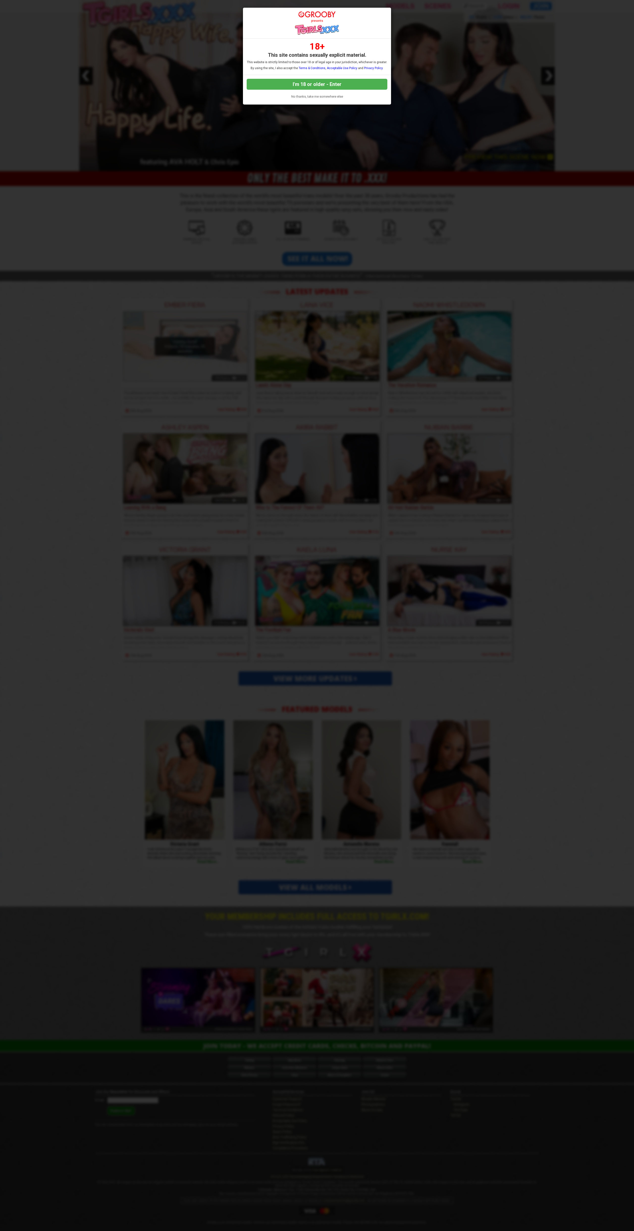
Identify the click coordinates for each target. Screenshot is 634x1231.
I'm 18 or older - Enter (317, 84)
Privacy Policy (373, 68)
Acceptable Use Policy (342, 68)
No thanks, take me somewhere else (317, 96)
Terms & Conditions (312, 68)
